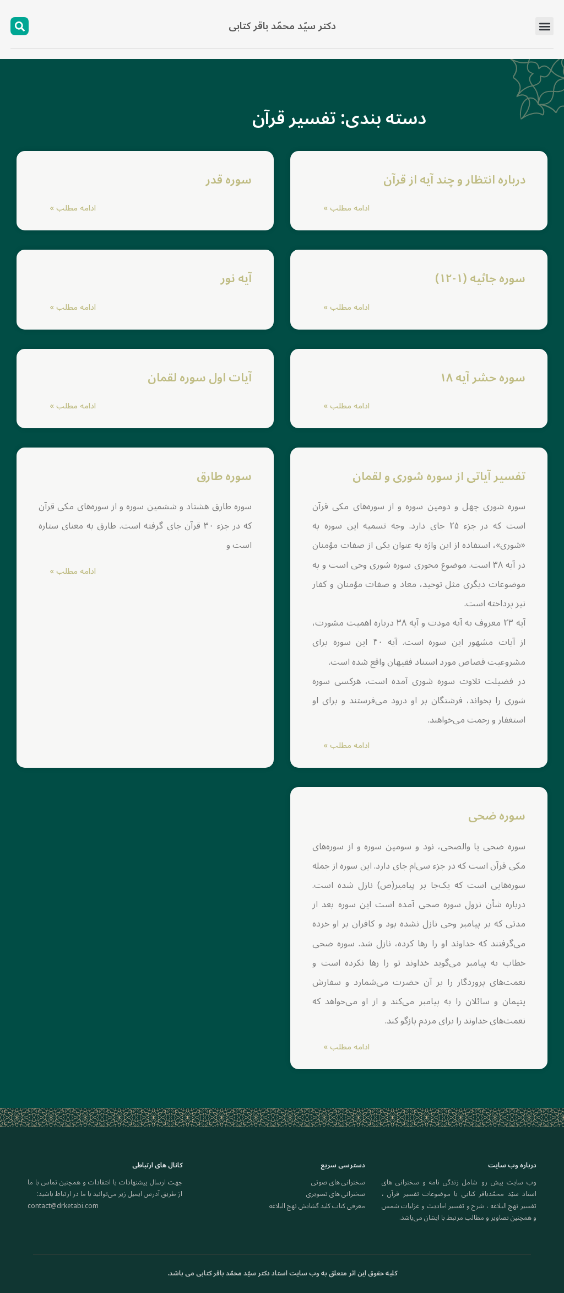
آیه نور (236, 278)
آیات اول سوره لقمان (200, 377)
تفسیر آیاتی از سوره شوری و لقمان (438, 476)
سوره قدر (228, 180)
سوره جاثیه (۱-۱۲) (480, 278)
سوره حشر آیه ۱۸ (482, 377)
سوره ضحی (496, 816)
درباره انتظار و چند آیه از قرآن (454, 180)
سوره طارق (224, 476)
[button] (544, 26)
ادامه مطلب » (346, 208)
